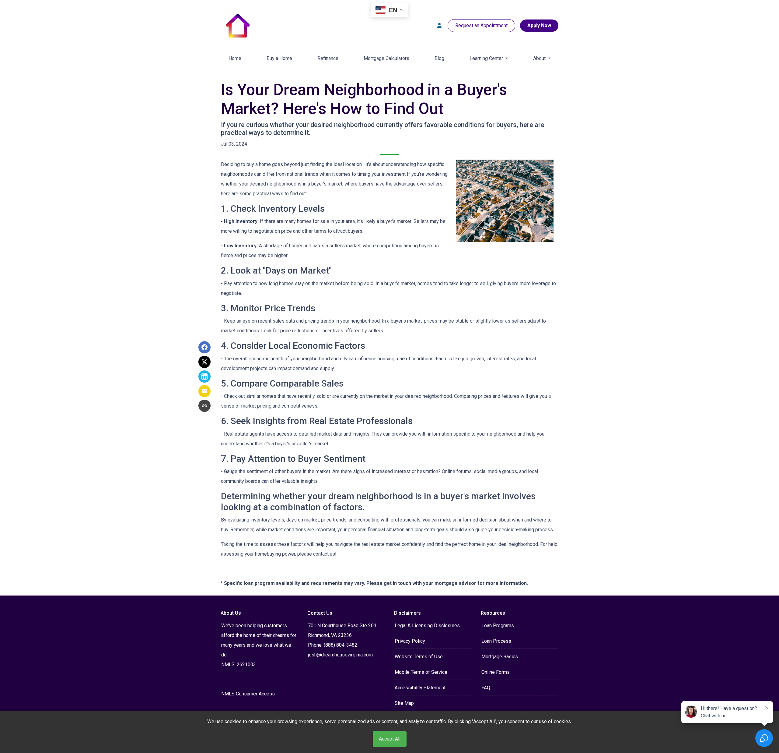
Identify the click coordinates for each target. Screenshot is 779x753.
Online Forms (495, 672)
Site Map (404, 703)
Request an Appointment (481, 25)
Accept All (389, 739)
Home (235, 58)
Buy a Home (279, 58)
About (540, 58)
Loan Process (496, 641)
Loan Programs (497, 625)
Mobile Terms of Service (421, 672)
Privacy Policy (410, 641)
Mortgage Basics (499, 656)
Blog (439, 58)
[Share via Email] (204, 391)
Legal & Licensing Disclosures (427, 625)
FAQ (485, 688)
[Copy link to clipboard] (204, 406)
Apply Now (539, 25)
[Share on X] (204, 362)
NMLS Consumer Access (248, 694)
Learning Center (487, 58)
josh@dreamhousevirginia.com (340, 655)
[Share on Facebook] (204, 347)
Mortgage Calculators (386, 58)
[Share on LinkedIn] (204, 376)
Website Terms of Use (419, 656)
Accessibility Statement (420, 688)
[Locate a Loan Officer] (439, 25)
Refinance (327, 58)
